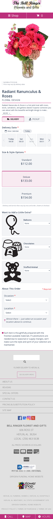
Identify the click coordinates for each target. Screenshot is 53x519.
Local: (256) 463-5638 (26, 438)
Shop (14, 15)
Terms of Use (45, 509)
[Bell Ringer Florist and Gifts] (26, 9)
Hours (45, 516)
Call (9, 516)
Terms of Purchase (27, 509)
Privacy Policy (9, 509)
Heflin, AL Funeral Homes (15, 496)
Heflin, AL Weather (13, 500)
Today (27, 131)
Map (27, 516)
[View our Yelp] (33, 419)
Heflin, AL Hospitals (40, 496)
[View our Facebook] (20, 419)
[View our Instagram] (29, 419)
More (5, 113)
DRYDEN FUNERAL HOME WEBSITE (26, 476)
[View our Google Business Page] (24, 419)
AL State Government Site (36, 500)
